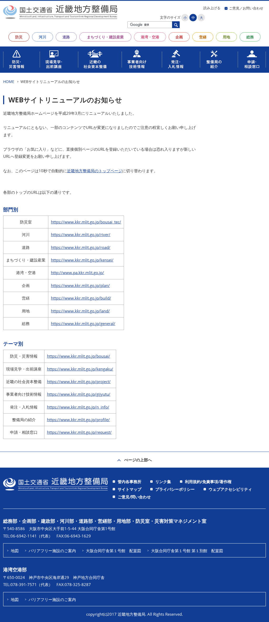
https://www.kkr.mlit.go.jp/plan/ (80, 285)
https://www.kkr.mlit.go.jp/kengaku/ (80, 369)
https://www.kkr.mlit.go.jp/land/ (80, 310)
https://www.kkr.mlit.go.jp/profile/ (78, 419)
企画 (179, 36)
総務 (250, 36)
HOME (8, 81)
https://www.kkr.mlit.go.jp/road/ (80, 247)
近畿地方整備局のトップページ (94, 170)
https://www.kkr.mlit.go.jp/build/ (81, 298)
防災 (19, 36)
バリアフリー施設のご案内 (52, 550)
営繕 (202, 36)
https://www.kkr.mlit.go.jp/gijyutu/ (78, 394)
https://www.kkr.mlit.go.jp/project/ (79, 381)
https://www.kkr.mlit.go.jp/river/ (80, 234)
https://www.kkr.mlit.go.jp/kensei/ (82, 260)
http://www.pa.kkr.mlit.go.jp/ (77, 272)
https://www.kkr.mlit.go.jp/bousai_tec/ (86, 221)
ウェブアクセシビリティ (230, 489)
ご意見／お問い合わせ (246, 8)
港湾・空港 (150, 36)
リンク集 (163, 481)
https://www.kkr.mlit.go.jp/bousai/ (78, 356)
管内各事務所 (129, 481)
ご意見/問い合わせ (134, 496)
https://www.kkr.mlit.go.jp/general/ (83, 323)
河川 (42, 36)
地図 (15, 550)
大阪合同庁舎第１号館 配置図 (113, 550)
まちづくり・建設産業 (105, 36)
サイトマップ (129, 489)
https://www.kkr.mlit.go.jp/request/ (79, 432)
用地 (226, 36)
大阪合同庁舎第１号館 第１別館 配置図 (187, 550)
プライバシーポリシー (175, 489)
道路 (66, 36)
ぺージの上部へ (138, 459)
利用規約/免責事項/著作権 (208, 481)
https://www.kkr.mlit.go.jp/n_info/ (78, 407)
